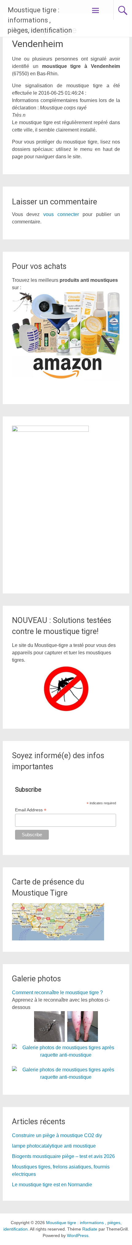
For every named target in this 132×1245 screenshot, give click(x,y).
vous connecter (61, 214)
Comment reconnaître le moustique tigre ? (57, 992)
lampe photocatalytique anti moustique (54, 1145)
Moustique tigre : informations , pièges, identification (40, 20)
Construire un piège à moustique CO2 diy (57, 1135)
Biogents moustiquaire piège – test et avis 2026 (63, 1156)
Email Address (30, 810)
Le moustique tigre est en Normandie (52, 1184)
